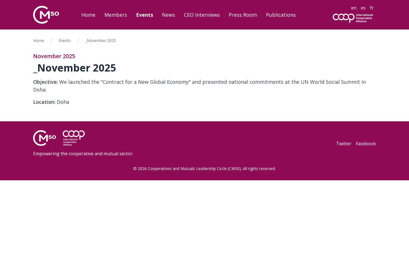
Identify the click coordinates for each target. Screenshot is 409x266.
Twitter (343, 144)
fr (372, 8)
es (363, 8)
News (168, 14)
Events (144, 14)
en (353, 8)
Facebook (366, 144)
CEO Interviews (202, 14)
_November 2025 (100, 40)
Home (88, 14)
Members (115, 14)
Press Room (243, 14)
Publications (281, 14)
